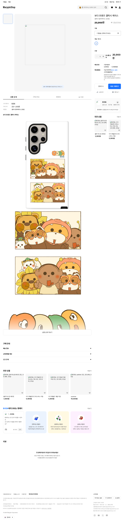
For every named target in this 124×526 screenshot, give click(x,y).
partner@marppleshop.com (111, 508)
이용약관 (24, 494)
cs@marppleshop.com (108, 506)
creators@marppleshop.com (108, 511)
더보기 (89, 371)
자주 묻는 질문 (98, 498)
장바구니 (101, 86)
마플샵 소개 (16, 494)
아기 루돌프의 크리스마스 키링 (34, 396)
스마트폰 (17, 106)
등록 (20, 429)
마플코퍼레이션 (7, 494)
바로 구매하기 (114, 86)
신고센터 (117, 498)
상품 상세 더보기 (47, 332)
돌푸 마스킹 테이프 (8, 396)
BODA (13, 103)
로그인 (106, 2)
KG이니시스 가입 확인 (46, 508)
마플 (9, 2)
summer (73, 396)
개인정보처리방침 (33, 494)
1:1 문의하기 (108, 498)
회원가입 (112, 2)
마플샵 (4, 2)
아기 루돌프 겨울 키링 (54, 396)
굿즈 (13, 106)
